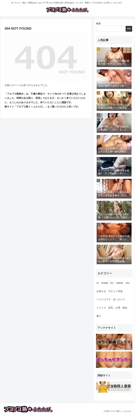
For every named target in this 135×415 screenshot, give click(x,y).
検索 (98, 23)
